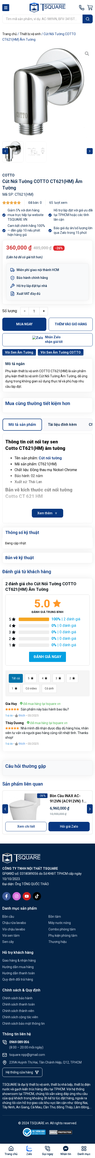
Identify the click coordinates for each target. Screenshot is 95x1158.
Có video (31, 688)
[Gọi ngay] (47, 1148)
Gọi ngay (47, 1154)
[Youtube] (27, 896)
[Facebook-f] (6, 896)
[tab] (22, 425)
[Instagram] (16, 896)
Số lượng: (10, 311)
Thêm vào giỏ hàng (71, 324)
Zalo (29, 1154)
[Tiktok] (37, 896)
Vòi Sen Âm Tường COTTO (61, 352)
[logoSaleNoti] (34, 1133)
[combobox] (42, 19)
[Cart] (90, 7)
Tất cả (16, 678)
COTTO (8, 175)
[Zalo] (29, 1148)
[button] (5, 151)
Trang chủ (9, 34)
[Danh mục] (84, 1148)
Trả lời (9, 715)
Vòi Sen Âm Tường (19, 352)
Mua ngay (24, 324)
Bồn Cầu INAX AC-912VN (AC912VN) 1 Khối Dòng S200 (67, 801)
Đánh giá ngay (47, 657)
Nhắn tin (65, 1154)
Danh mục (83, 1154)
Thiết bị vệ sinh (30, 34)
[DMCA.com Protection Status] (60, 1133)
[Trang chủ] (11, 1148)
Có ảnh (49, 688)
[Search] (88, 19)
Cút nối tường (50, 458)
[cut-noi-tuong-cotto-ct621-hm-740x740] (47, 93)
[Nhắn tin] (65, 1148)
